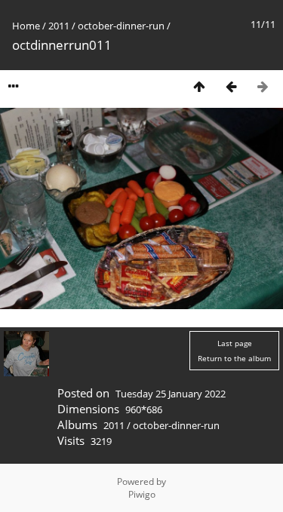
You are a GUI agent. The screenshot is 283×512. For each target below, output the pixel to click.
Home (26, 25)
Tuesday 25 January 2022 (170, 393)
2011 (58, 25)
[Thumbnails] (199, 86)
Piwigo (141, 494)
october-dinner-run (121, 25)
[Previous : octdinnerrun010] (231, 86)
